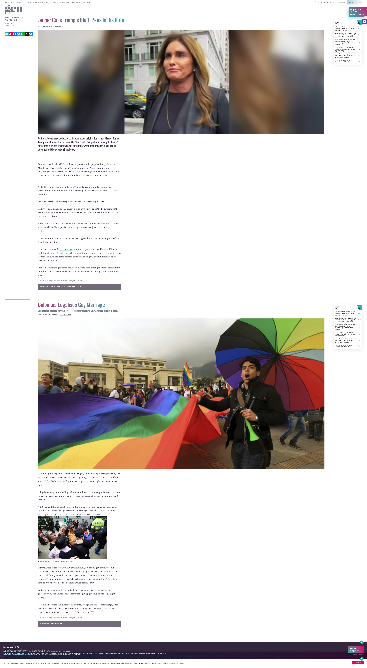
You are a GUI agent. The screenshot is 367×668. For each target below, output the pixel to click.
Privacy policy (127, 663)
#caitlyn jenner (44, 295)
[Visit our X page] (319, 2)
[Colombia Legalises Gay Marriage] (181, 402)
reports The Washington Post (89, 201)
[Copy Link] (11, 34)
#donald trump (55, 295)
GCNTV (29, 2)
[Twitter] (19, 34)
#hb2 (63, 295)
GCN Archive (54, 2)
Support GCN (64, 2)
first (100, 617)
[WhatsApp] (23, 34)
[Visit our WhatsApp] (316, 2)
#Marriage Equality (57, 632)
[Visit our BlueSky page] (327, 2)
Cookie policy (113, 663)
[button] (364, 21)
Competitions (75, 2)
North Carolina (97, 168)
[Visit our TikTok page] (324, 2)
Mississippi (43, 171)
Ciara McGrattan (65, 323)
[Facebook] (15, 34)
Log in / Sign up (341, 2)
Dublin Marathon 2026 (40, 2)
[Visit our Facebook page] (330, 2)
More (89, 2)
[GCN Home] (14, 9)
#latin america (44, 632)
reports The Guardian (101, 580)
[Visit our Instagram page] (322, 2)
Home (7, 2)
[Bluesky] (31, 34)
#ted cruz (79, 295)
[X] (27, 34)
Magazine (20, 2)
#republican (71, 295)
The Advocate (66, 253)
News (12, 2)
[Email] (7, 34)
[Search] (360, 2)
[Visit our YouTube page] (333, 2)
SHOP (83, 2)
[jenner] (181, 82)
